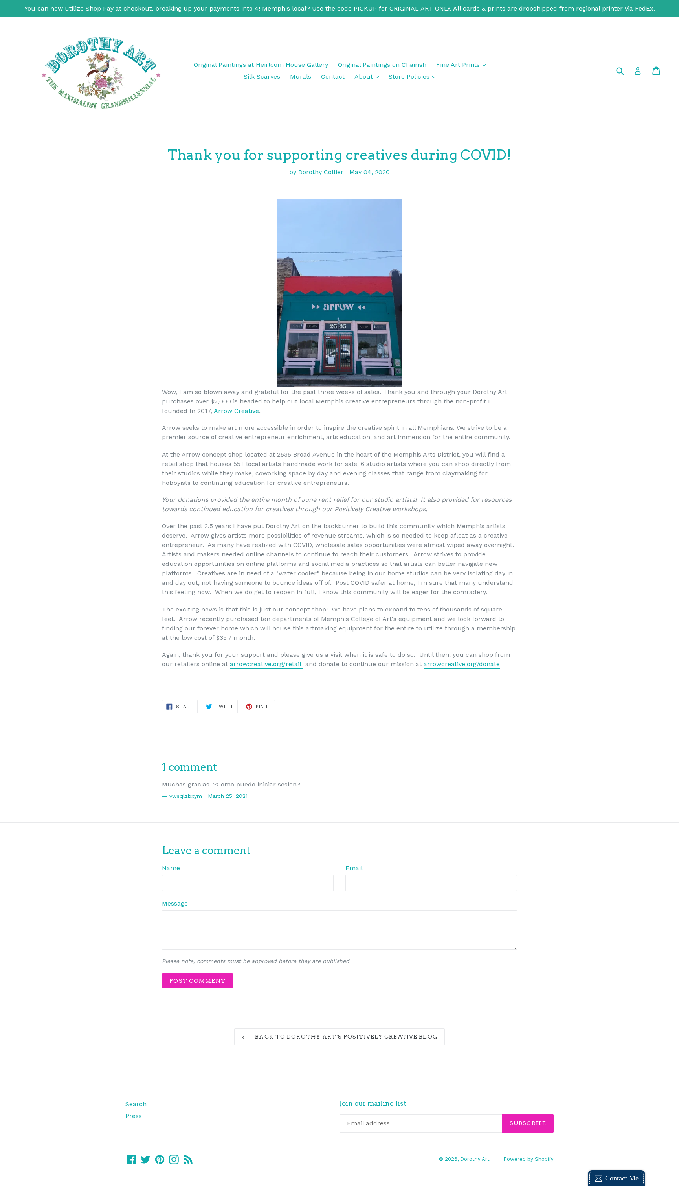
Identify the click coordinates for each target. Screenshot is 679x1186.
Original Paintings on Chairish (382, 64)
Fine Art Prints (463, 64)
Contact (333, 76)
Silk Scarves (262, 76)
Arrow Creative (236, 410)
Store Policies (414, 76)
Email (354, 868)
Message (175, 903)
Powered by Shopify (528, 1159)
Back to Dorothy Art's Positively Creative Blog (345, 1036)
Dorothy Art (475, 1159)
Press (133, 1116)
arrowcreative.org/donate (462, 664)
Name (171, 868)
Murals (300, 76)
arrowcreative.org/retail (266, 664)
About (368, 76)
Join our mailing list (373, 1103)
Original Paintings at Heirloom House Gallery (261, 64)
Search (136, 1104)
